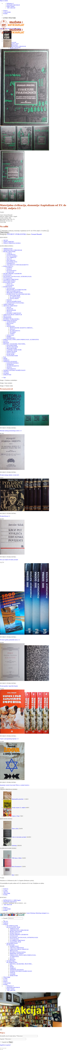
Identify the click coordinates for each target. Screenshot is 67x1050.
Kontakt (5, 13)
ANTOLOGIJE (11, 288)
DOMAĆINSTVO (8, 266)
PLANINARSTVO (15, 330)
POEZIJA (9, 300)
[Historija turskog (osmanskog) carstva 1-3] (24, 425)
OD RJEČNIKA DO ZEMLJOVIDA (12, 961)
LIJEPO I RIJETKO (8, 241)
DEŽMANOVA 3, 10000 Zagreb (12, 900)
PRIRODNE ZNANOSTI (10, 320)
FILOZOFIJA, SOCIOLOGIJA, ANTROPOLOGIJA (17, 276)
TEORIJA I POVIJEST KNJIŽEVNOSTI (14, 370)
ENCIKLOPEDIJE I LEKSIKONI (12, 273)
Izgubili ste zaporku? (5, 1045)
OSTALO (9, 259)
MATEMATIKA (11, 338)
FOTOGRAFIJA (7, 278)
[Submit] (4, 920)
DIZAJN (9, 307)
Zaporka (5, 1039)
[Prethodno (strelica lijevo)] (0, 1049)
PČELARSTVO (11, 260)
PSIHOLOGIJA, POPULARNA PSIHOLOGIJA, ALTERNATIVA (21, 339)
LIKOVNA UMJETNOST (10, 306)
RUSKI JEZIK (10, 354)
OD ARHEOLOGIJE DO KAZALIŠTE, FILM (12, 43)
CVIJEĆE (9, 253)
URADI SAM (10, 272)
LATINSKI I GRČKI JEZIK (14, 350)
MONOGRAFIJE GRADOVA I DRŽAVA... (21, 328)
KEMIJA (9, 336)
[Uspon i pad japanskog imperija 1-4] (24, 733)
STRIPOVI (6, 360)
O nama (5, 890)
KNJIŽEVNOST (7, 286)
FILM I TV (10, 284)
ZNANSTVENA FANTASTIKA (15, 303)
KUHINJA (9, 267)
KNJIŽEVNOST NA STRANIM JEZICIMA (18, 294)
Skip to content (4, 0)
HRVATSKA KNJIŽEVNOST (15, 292)
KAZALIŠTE (10, 285)
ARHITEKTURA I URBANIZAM (18, 46)
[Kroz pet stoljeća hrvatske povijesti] (12, 554)
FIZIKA (9, 325)
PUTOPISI (13, 332)
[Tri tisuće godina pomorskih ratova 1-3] (24, 634)
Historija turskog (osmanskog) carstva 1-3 (10, 430)
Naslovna (5, 889)
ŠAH (4, 357)
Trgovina (5, 891)
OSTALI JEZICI (14, 298)
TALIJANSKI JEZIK (12, 355)
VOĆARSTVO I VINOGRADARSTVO (17, 265)
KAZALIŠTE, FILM (8, 282)
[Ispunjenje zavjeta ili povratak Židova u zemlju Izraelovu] (12, 779)
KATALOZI (10, 308)
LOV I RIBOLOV (11, 257)
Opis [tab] (4, 377)
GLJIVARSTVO (11, 254)
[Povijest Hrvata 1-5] (24, 510)
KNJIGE (5, 924)
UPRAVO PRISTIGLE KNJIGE (12, 243)
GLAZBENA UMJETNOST (11, 279)
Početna (2, 28)
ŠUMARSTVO (11, 263)
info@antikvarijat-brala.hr (10, 901)
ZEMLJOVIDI (7, 374)
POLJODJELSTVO (12, 262)
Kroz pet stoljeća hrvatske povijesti (9, 559)
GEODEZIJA (10, 364)
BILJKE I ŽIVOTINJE (15, 47)
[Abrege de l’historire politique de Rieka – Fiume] (7, 47)
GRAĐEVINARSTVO (13, 366)
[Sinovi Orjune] (7, 38)
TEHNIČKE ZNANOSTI (10, 361)
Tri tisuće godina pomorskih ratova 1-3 (10, 639)
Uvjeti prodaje (7, 12)
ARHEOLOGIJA (14, 45)
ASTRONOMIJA (11, 322)
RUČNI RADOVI (11, 270)
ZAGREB (6, 373)
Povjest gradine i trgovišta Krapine (9, 686)
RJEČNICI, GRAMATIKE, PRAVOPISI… (21, 964)
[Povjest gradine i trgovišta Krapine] (24, 680)
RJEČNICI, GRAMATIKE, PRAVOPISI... (14, 344)
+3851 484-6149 (7, 904)
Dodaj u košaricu (5, 232)
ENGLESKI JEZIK (15, 295)
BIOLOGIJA (10, 323)
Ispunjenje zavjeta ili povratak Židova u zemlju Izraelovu (14, 785)
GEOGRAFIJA (11, 326)
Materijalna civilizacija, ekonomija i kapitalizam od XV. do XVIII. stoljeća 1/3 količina (24, 230)
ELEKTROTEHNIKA (13, 363)
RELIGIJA (6, 342)
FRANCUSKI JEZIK (12, 347)
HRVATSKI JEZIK (12, 348)
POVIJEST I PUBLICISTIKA (13, 28)
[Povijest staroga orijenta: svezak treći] (12, 469)
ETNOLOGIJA (7, 275)
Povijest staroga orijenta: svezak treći (9, 475)
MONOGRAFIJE (11, 310)
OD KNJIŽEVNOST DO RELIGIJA (12, 944)
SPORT (5, 358)
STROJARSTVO (11, 369)
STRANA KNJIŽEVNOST (14, 301)
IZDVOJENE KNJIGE (9, 281)
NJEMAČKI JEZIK (12, 351)
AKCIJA (5, 240)
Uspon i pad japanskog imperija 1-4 (9, 738)
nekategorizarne (7, 317)
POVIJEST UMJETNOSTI (14, 313)
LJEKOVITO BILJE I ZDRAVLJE (12, 314)
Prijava (10, 1042)
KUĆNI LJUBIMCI (12, 256)
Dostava (5, 10)
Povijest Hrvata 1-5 (5, 516)
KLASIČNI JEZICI (15, 297)
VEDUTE (6, 371)
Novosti (5, 980)
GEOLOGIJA (10, 335)
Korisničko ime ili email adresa (11, 1036)
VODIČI (12, 333)
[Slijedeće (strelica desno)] (2, 1049)
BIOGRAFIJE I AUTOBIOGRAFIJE (16, 289)
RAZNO (5, 341)
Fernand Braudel (36, 234)
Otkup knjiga (6, 893)
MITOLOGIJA (7, 316)
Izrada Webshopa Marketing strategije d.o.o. (38, 913)
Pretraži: (5, 918)
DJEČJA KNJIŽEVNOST (13, 291)
